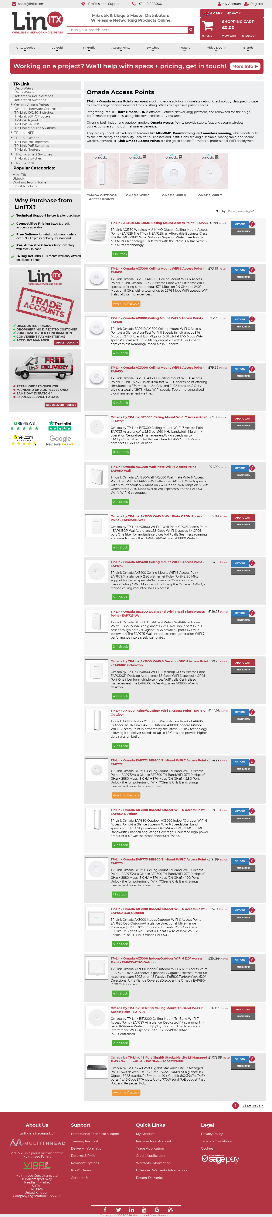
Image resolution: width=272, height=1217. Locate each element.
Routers (184, 47)
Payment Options (85, 1163)
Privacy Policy (212, 1134)
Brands (248, 47)
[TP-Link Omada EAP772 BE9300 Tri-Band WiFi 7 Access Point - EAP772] (96, 769)
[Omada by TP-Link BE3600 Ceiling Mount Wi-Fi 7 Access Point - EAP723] (96, 426)
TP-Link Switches (28, 158)
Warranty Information (153, 1163)
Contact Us (79, 1178)
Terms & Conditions (216, 1141)
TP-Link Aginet (26, 120)
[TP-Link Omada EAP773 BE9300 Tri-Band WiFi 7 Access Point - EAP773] (96, 868)
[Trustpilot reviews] (60, 431)
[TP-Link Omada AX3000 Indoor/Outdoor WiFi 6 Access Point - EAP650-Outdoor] (96, 819)
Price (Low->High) (240, 211)
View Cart (229, 35)
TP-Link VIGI (23, 163)
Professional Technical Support (95, 1134)
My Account (145, 1134)
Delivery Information (87, 1148)
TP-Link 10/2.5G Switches (34, 113)
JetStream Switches (30, 100)
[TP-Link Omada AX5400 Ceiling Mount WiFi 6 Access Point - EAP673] (96, 571)
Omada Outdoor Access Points (102, 197)
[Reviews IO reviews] (24, 431)
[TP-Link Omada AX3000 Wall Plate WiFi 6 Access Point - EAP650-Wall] (96, 476)
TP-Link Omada (26, 138)
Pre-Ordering (81, 1170)
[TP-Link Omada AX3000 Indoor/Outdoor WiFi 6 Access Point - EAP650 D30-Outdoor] (96, 918)
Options (240, 224)
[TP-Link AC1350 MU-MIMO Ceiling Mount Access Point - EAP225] (96, 232)
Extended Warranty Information (161, 1170)
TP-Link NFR (23, 133)
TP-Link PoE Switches (31, 146)
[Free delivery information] (45, 411)
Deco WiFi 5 (23, 88)
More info (243, 231)
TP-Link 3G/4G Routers (32, 116)
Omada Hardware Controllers (37, 109)
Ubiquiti (57, 47)
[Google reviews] (60, 445)
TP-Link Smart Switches (32, 154)
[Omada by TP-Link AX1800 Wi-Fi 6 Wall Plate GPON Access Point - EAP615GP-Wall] (96, 525)
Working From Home (29, 182)
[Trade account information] (45, 346)
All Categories (25, 47)
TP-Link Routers (27, 149)
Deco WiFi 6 (24, 92)
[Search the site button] (191, 30)
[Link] (104, 1210)
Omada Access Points (31, 105)
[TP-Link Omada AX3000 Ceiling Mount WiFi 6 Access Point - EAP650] (96, 377)
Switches (153, 47)
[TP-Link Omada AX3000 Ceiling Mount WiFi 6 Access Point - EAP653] (96, 278)
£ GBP (215, 13)
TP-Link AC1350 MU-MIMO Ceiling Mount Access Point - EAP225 (159, 223)
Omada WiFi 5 (137, 195)
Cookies (207, 1148)
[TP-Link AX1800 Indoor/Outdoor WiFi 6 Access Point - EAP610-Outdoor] (96, 720)
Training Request (84, 1141)
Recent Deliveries (149, 1178)
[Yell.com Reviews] (24, 445)
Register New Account (153, 1141)
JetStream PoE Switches (33, 96)
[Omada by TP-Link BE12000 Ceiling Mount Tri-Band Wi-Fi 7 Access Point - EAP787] (96, 1017)
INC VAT (232, 13)
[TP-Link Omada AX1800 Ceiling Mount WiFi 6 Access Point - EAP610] (96, 327)
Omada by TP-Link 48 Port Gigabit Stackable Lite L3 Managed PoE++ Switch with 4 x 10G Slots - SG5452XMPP (159, 1059)
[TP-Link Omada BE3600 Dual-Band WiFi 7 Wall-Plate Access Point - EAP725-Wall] (96, 621)
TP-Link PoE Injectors (31, 142)
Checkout (249, 35)
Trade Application (150, 1148)
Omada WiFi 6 (174, 195)
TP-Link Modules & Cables (34, 128)
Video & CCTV (216, 47)
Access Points (121, 47)
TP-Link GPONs (26, 124)
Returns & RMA (83, 1156)
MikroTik (89, 47)
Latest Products (24, 186)
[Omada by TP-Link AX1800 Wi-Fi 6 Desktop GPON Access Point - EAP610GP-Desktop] (96, 670)
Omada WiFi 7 (210, 195)
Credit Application (150, 1156)
